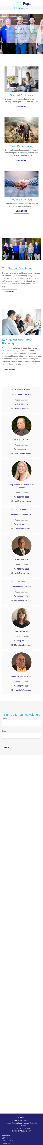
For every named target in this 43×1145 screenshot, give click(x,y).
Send (6, 747)
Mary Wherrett (21, 631)
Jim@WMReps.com (23, 453)
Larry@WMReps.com (22, 600)
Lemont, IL (6, 1138)
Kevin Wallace (21, 559)
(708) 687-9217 (23, 686)
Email (4, 731)
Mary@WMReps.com (22, 645)
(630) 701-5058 (23, 569)
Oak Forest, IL (7, 1141)
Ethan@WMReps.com (23, 408)
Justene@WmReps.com (23, 528)
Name (4, 718)
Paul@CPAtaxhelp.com (21, 1131)
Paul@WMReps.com (22, 690)
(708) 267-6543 (23, 596)
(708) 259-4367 (23, 449)
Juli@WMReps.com (23, 501)
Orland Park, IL (8, 1143)
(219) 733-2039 (23, 497)
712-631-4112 (22, 404)
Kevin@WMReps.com (23, 573)
